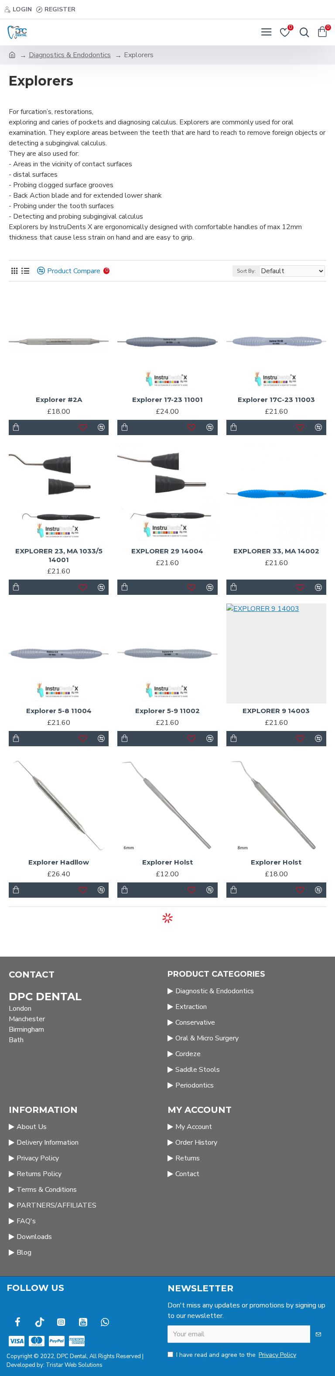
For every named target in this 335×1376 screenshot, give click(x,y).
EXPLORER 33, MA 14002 (276, 551)
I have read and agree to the (236, 1355)
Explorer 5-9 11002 (167, 711)
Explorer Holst (167, 862)
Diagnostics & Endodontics (70, 55)
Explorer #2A (59, 399)
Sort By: (246, 271)
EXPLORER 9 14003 (276, 711)
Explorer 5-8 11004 (59, 711)
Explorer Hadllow (58, 862)
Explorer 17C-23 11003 (276, 399)
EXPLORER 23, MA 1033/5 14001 (59, 555)
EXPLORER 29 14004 (167, 551)
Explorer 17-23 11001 (167, 399)
